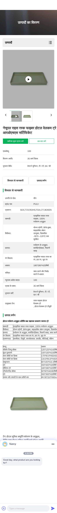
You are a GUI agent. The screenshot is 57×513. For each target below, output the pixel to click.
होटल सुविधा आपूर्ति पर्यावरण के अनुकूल (23, 436)
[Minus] (53, 444)
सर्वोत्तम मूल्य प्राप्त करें (15, 141)
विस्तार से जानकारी (15, 180)
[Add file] (4, 508)
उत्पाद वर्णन (41, 180)
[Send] (53, 508)
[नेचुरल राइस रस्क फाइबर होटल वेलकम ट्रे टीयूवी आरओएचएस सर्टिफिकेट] (28, 79)
